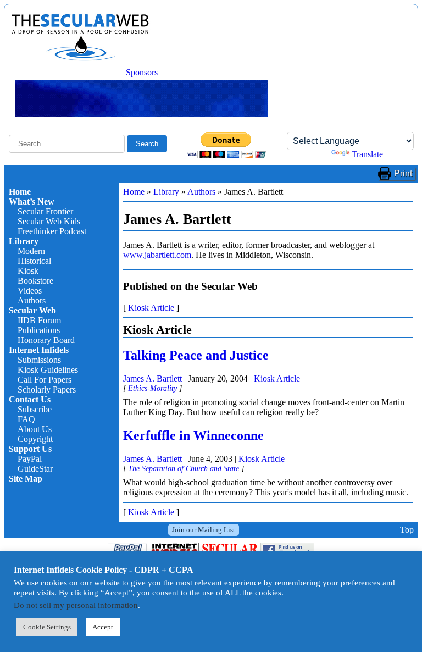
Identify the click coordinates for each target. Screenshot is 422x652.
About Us (35, 429)
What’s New (31, 201)
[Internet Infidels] (80, 58)
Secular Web (32, 310)
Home (20, 191)
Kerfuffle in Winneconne (193, 435)
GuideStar (35, 468)
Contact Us (30, 399)
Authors (32, 300)
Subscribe (35, 409)
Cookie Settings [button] (47, 627)
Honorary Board (46, 340)
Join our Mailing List (203, 530)
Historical (34, 261)
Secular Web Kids (49, 221)
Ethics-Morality (152, 388)
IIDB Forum (39, 320)
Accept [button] (102, 627)
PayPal (30, 458)
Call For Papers (44, 379)
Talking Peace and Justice (196, 355)
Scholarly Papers (47, 389)
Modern (31, 251)
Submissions (39, 359)
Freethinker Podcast (52, 231)
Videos (30, 290)
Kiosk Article (151, 307)
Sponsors (142, 72)
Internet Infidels (39, 350)
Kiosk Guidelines (48, 369)
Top (407, 529)
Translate (367, 154)
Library (23, 241)
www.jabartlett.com (157, 254)
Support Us (30, 449)
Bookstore (35, 280)
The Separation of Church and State (183, 468)
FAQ (26, 419)
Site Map (25, 478)
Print (403, 173)
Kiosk (28, 270)
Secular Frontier (45, 211)
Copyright (35, 439)
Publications (39, 330)
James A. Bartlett (152, 378)
